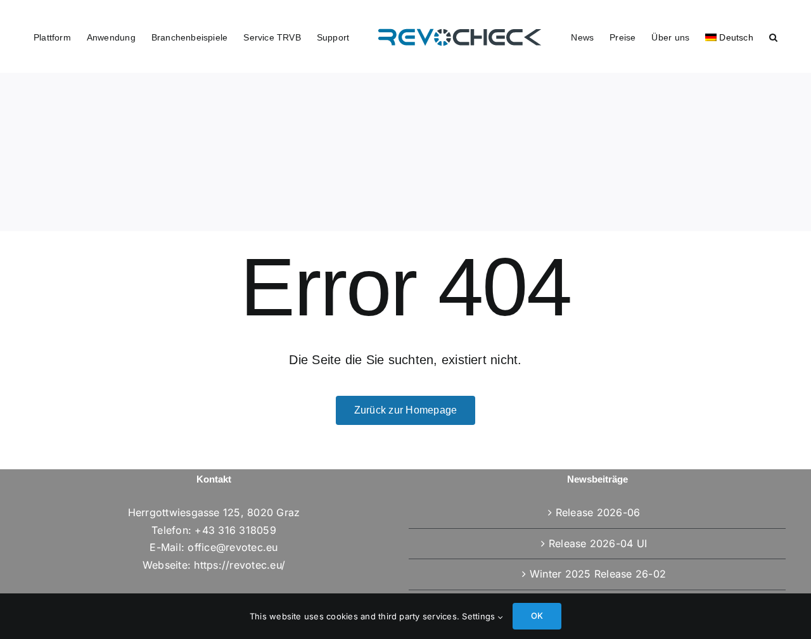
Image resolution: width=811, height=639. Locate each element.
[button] (765, 36)
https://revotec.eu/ (239, 565)
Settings (479, 616)
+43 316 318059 (235, 530)
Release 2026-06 (598, 512)
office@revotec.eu (233, 547)
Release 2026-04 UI (598, 543)
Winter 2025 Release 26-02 (598, 573)
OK (537, 616)
